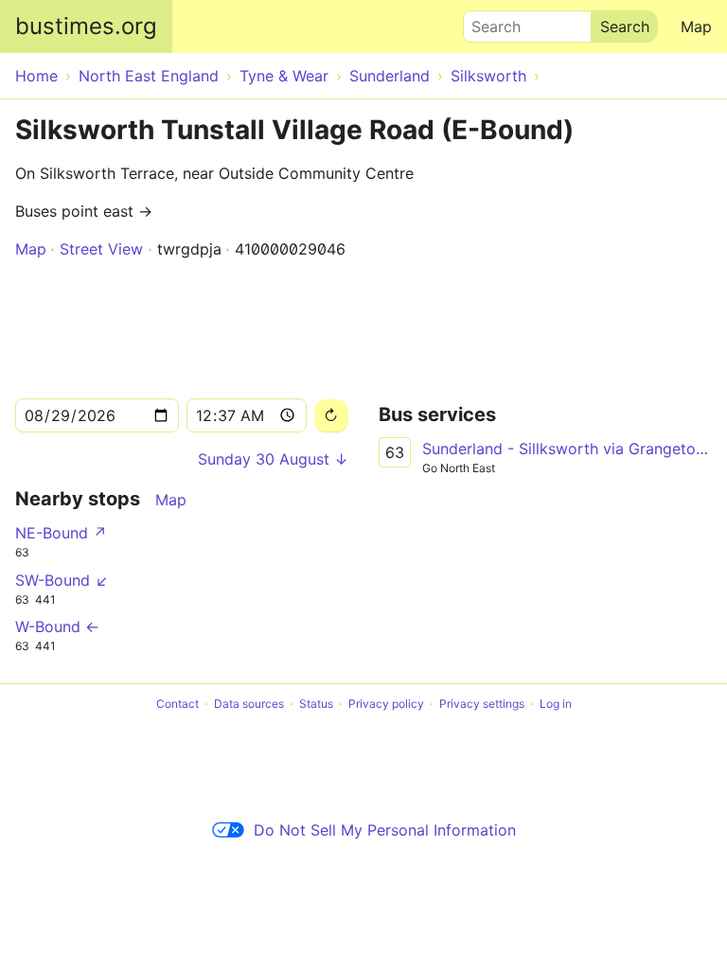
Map (696, 26)
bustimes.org (86, 26)
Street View (101, 248)
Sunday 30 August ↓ (273, 458)
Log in (556, 703)
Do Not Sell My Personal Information (385, 829)
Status (316, 703)
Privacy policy (386, 703)
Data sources (249, 703)
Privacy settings (481, 703)
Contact (177, 703)
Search (487, 21)
